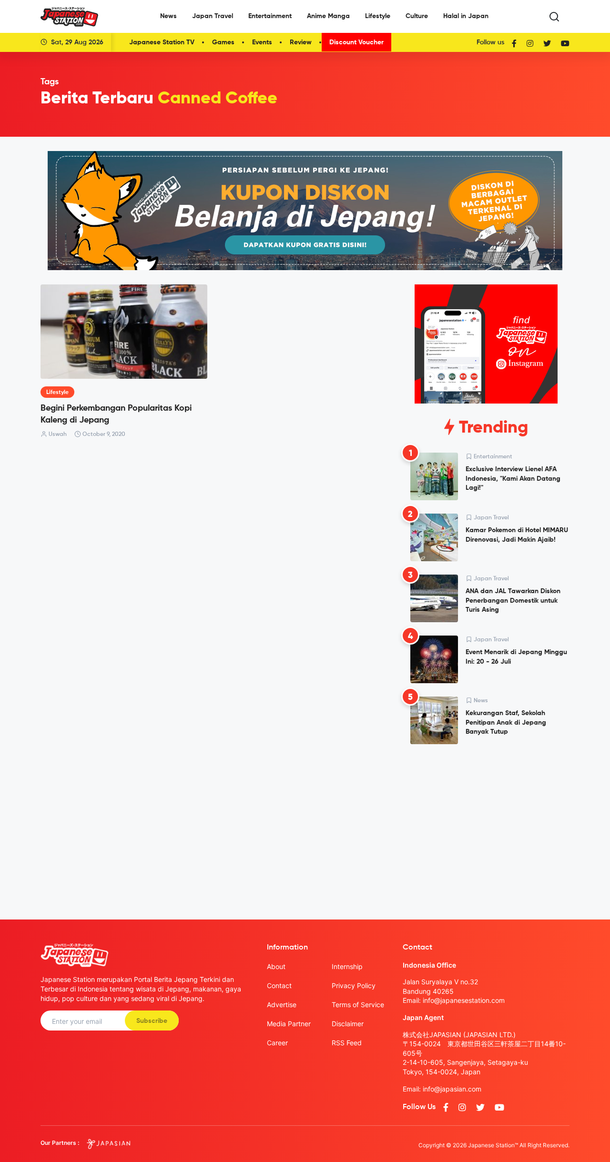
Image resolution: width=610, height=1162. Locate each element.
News (168, 16)
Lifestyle (377, 16)
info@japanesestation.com (464, 1000)
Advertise (281, 1004)
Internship (347, 966)
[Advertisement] (486, 824)
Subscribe (151, 1021)
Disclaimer (348, 1024)
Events (262, 42)
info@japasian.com (452, 1089)
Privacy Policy (354, 985)
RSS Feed (347, 1043)
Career (277, 1043)
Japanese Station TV (161, 42)
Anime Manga (328, 16)
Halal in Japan (465, 16)
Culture (417, 16)
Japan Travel (212, 16)
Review (301, 42)
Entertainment (270, 16)
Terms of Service (358, 1004)
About (276, 966)
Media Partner (289, 1024)
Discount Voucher (356, 42)
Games (223, 42)
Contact (279, 985)
